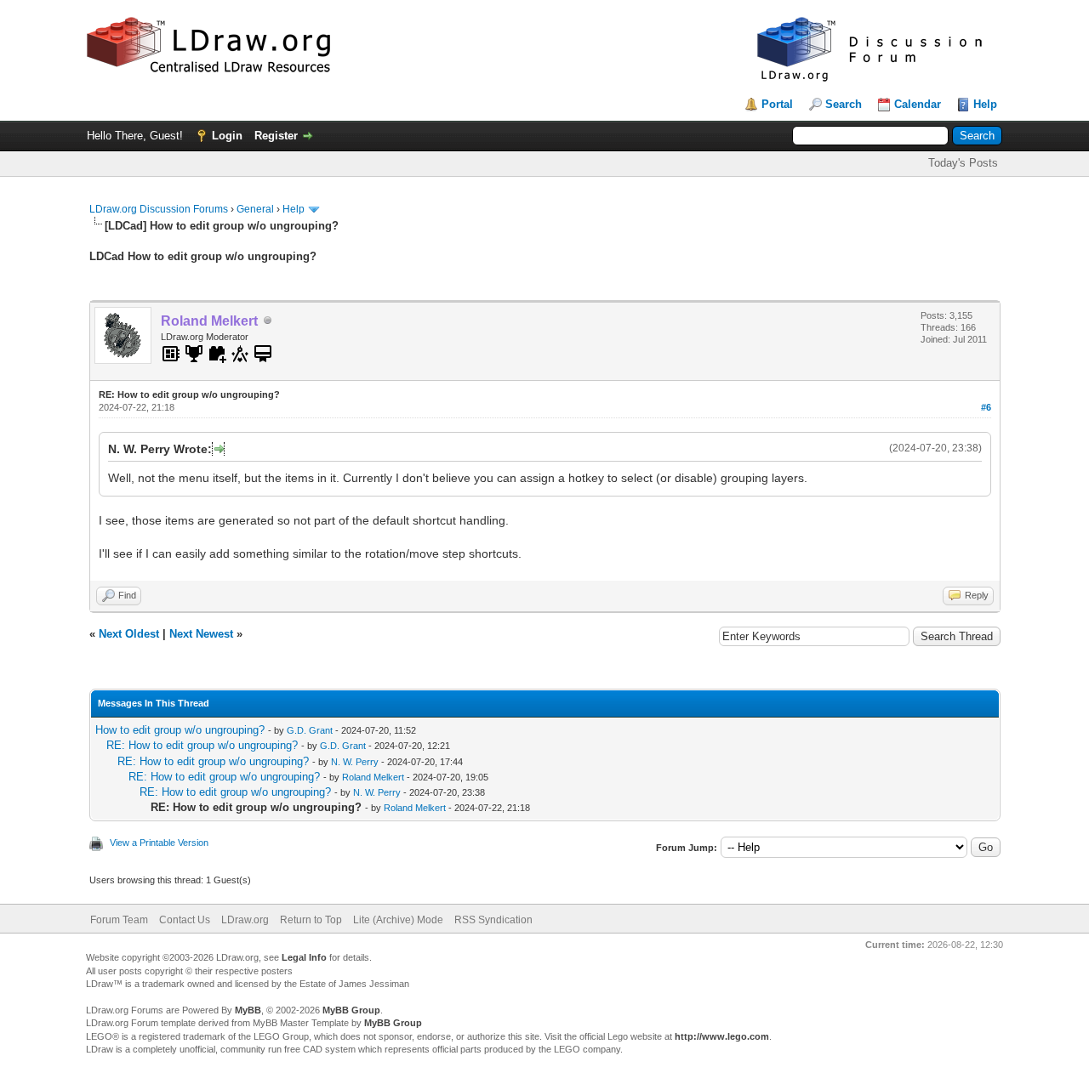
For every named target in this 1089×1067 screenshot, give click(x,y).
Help (985, 104)
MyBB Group (351, 1010)
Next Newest (201, 633)
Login (227, 135)
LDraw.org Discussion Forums (158, 209)
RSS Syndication (493, 920)
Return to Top (311, 920)
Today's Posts (963, 162)
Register (276, 135)
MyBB (248, 1010)
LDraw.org (245, 920)
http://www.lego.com (722, 1036)
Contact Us (184, 920)
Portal (777, 104)
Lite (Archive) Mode (398, 920)
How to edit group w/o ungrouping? (180, 730)
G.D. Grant (310, 730)
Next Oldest (129, 633)
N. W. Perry (355, 762)
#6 (986, 407)
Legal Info (304, 957)
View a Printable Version (159, 842)
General (255, 209)
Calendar (917, 104)
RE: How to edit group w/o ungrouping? (202, 745)
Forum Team (119, 920)
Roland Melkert (373, 777)
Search (843, 104)
